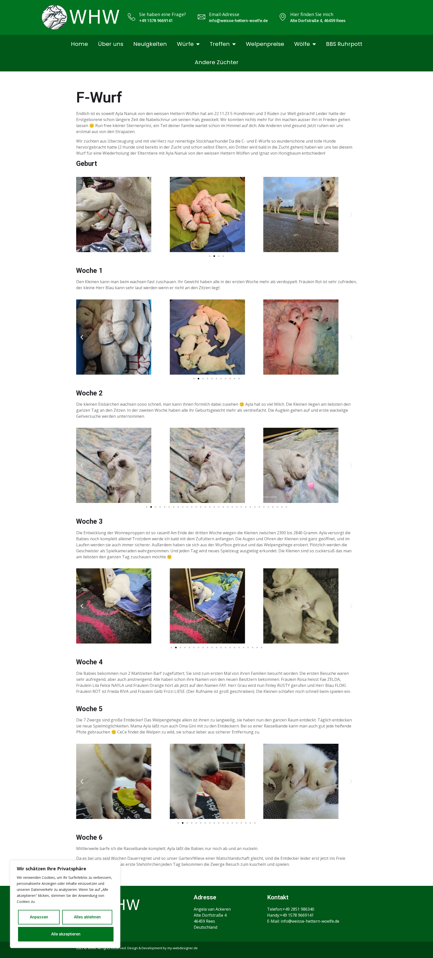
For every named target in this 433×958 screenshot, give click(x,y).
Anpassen (39, 917)
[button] (82, 214)
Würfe (185, 44)
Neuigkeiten (150, 44)
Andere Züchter (217, 62)
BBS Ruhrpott (344, 44)
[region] (65, 904)
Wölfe (302, 44)
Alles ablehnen (87, 917)
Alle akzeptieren (65, 934)
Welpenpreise (265, 44)
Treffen (220, 44)
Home (79, 44)
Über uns (110, 44)
